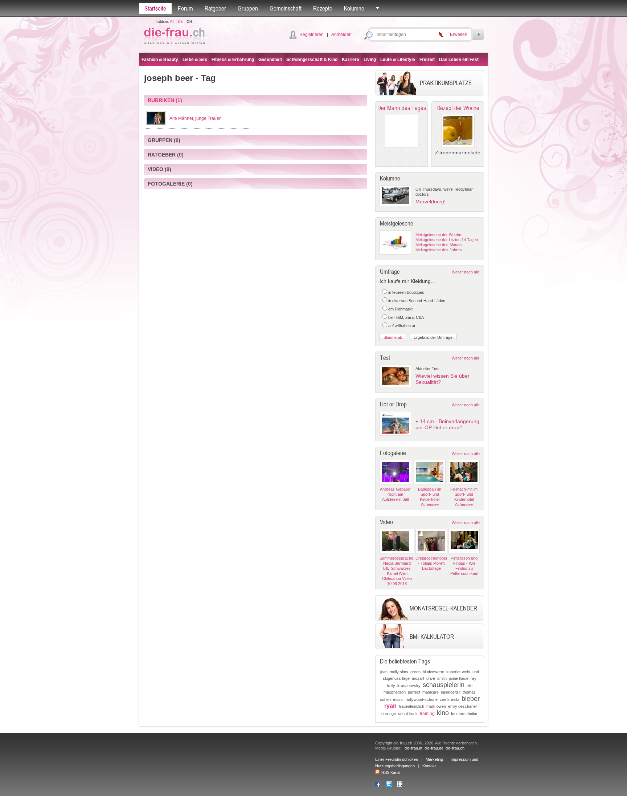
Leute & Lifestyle (397, 59)
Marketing (434, 759)
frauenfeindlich (411, 706)
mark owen (436, 706)
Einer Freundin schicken (396, 759)
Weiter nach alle (466, 272)
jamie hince (458, 678)
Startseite (155, 8)
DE (180, 21)
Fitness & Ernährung (233, 59)
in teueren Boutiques (406, 292)
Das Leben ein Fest (459, 59)
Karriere (350, 59)
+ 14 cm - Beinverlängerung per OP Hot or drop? (447, 424)
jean (384, 672)
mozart (418, 678)
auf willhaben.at (401, 326)
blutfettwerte (433, 672)
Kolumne (354, 8)
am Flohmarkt (400, 309)
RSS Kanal (390, 772)
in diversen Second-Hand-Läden (416, 300)
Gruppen (248, 8)
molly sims (399, 672)
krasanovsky (409, 685)
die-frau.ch (455, 748)
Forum (185, 8)
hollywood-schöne (422, 699)
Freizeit (427, 59)
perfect (414, 692)
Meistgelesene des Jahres (438, 250)
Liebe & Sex (195, 59)
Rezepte (322, 8)
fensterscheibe (464, 713)
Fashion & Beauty (160, 59)
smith (442, 678)
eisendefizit (450, 692)
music (398, 699)
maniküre (430, 692)
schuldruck (408, 713)
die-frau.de (434, 748)
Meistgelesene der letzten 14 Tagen (446, 239)
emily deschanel (462, 706)
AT (172, 21)
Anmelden (341, 34)
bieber (471, 698)
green (415, 672)
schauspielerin (443, 685)
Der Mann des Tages (401, 107)
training (427, 713)
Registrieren (311, 34)
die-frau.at (413, 748)
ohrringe (388, 713)
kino (443, 712)
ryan (390, 706)
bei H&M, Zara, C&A (406, 317)
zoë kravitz (449, 699)
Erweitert (458, 34)
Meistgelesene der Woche (438, 234)
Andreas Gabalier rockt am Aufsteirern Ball (395, 494)
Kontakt (429, 766)
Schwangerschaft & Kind (311, 59)
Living (370, 59)
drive (430, 678)
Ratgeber (215, 8)
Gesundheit (270, 59)
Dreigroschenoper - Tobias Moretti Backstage (431, 563)
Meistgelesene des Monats (439, 245)
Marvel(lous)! (430, 201)
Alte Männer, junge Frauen (195, 118)
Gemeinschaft (286, 8)
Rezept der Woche (458, 107)
